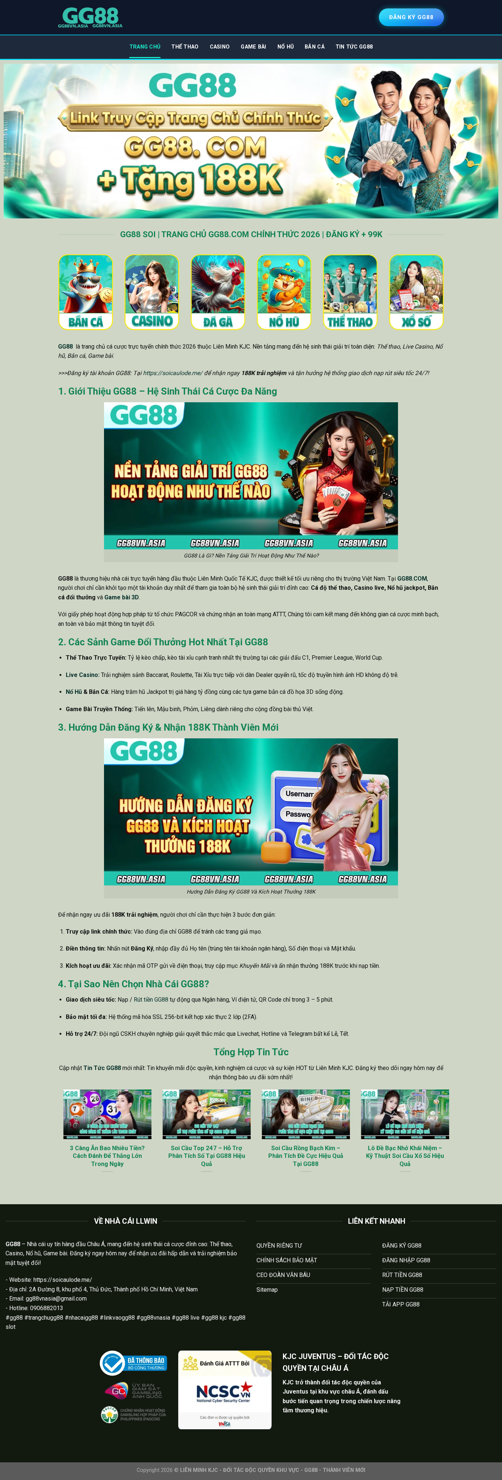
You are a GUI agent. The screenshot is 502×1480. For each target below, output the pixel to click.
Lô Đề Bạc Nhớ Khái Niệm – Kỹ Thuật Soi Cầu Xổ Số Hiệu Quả (400, 1156)
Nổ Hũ (285, 47)
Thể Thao (184, 47)
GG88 (65, 346)
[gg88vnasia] (90, 17)
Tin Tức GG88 (354, 47)
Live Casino (82, 674)
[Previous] (56, 1140)
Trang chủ (145, 47)
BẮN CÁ (314, 47)
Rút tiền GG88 (151, 999)
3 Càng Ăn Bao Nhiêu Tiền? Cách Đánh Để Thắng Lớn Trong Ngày (102, 1156)
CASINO (220, 47)
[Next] (445, 1140)
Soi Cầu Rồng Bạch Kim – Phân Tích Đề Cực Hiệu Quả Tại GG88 (300, 1156)
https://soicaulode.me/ (172, 373)
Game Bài (253, 47)
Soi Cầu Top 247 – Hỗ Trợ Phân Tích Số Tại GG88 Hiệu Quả (201, 1156)
